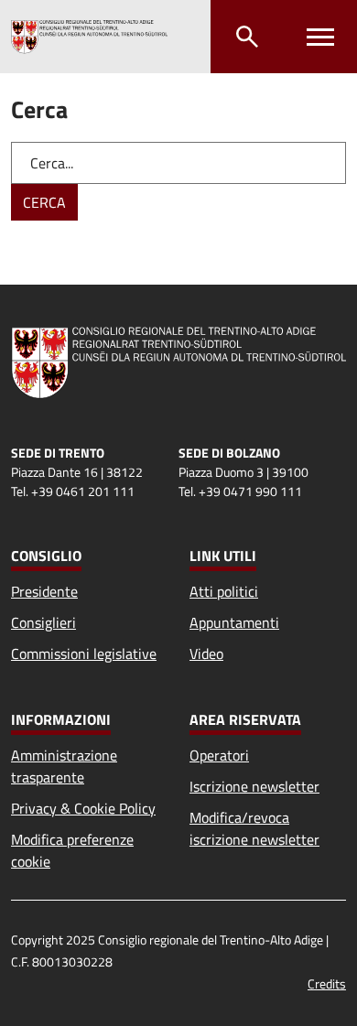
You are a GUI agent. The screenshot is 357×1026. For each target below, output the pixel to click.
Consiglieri (43, 622)
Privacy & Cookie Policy (83, 808)
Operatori (219, 755)
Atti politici (223, 591)
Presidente (44, 591)
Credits (327, 983)
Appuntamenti (234, 622)
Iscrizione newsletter (254, 786)
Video (206, 653)
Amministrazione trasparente (64, 766)
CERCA (44, 202)
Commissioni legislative (84, 653)
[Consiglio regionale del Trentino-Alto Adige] (89, 36)
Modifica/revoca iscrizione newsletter (254, 828)
